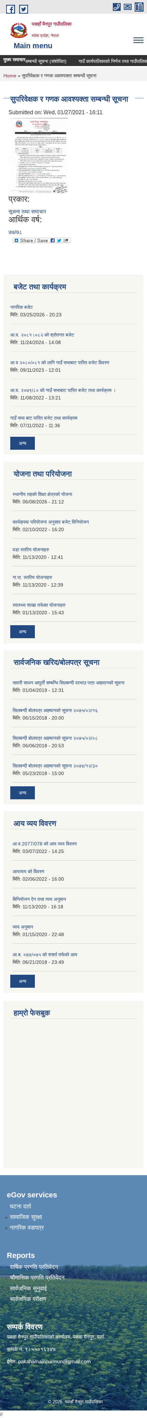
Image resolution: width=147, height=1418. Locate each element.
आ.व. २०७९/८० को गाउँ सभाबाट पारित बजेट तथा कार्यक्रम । (63, 390)
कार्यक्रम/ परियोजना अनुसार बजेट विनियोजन (51, 522)
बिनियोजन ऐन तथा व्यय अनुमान (39, 899)
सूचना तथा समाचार (27, 211)
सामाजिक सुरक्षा (26, 1217)
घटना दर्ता (20, 1206)
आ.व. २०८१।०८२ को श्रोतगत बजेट (42, 335)
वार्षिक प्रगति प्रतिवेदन (34, 1267)
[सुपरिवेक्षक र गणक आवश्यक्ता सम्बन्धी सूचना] (39, 155)
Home (9, 75)
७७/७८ (15, 232)
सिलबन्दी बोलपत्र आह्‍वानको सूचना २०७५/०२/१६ (55, 710)
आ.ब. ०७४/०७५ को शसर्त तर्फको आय (45, 954)
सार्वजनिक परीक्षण (28, 1299)
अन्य (22, 443)
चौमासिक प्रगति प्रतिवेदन (37, 1277)
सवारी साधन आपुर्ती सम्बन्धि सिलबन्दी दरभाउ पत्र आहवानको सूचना (68, 682)
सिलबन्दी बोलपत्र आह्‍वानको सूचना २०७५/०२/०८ (55, 738)
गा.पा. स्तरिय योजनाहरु (32, 577)
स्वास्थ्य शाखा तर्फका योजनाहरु (39, 605)
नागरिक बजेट (21, 307)
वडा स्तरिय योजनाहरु (31, 549)
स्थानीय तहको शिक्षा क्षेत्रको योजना (42, 494)
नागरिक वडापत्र (27, 1227)
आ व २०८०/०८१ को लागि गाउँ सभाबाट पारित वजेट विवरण (59, 362)
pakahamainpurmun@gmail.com (54, 1361)
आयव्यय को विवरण (28, 871)
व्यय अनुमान (23, 927)
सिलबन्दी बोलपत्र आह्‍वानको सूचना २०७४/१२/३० (55, 766)
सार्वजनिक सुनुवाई (28, 1288)
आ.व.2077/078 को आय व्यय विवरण (45, 843)
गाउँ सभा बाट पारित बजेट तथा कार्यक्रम (43, 418)
